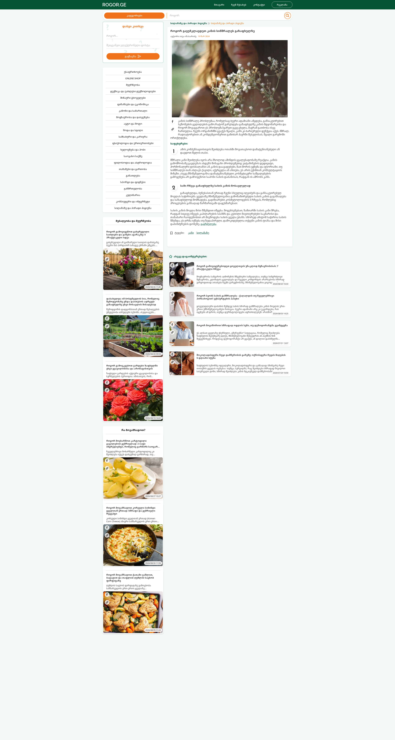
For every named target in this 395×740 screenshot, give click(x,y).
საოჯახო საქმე (133, 156)
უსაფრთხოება (133, 71)
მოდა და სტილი (133, 130)
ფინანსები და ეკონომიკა (133, 104)
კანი (191, 232)
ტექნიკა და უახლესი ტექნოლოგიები (133, 91)
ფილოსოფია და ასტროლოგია (133, 162)
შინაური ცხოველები (133, 97)
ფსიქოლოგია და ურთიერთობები (133, 143)
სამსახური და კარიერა (133, 136)
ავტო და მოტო (133, 123)
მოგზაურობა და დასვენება (133, 117)
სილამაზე (202, 232)
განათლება (133, 175)
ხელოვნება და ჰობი (133, 149)
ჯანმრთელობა (133, 188)
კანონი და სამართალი (133, 110)
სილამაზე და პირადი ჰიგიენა (132, 207)
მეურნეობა (133, 84)
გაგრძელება (208, 224)
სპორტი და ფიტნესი (133, 182)
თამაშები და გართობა (133, 169)
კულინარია (133, 194)
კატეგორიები (134, 15)
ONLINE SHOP (133, 78)
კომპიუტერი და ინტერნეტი (133, 201)
